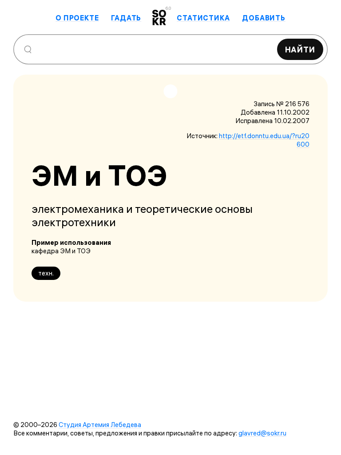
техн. (46, 273)
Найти (300, 49)
